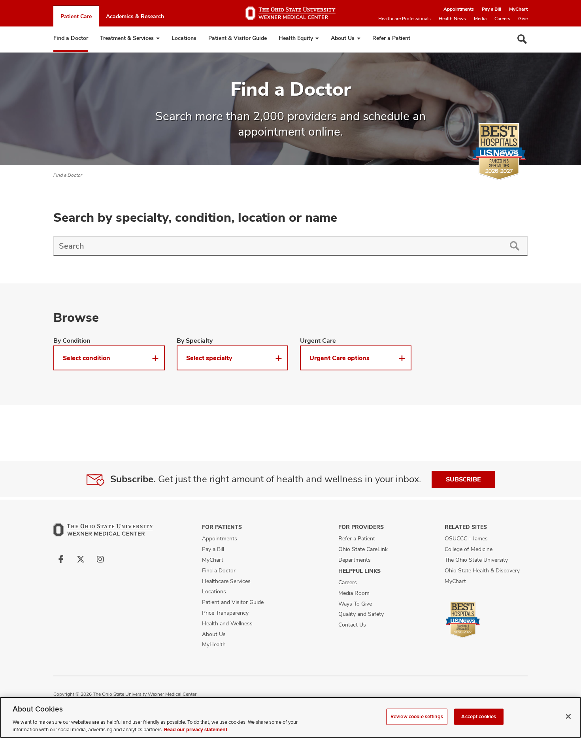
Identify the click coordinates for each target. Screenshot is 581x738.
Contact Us (352, 624)
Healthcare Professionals (404, 18)
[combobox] (277, 246)
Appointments (458, 9)
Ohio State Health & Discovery (482, 570)
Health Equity (296, 38)
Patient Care (76, 16)
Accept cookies (478, 716)
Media (480, 18)
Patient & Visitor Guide (237, 38)
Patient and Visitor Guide (233, 602)
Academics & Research (135, 16)
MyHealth (214, 644)
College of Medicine (468, 549)
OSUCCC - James (466, 538)
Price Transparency (225, 612)
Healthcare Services (226, 581)
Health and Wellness (227, 623)
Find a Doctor (70, 38)
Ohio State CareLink (363, 549)
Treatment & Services (127, 38)
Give (523, 18)
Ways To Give (355, 603)
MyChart (518, 9)
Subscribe (463, 479)
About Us (343, 38)
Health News (452, 18)
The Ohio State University (476, 559)
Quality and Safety (361, 613)
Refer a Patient (391, 38)
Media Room (354, 592)
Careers (502, 18)
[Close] (568, 716)
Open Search (522, 39)
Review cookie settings (416, 716)
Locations (184, 38)
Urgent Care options (339, 358)
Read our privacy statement (195, 730)
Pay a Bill (491, 9)
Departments (354, 559)
